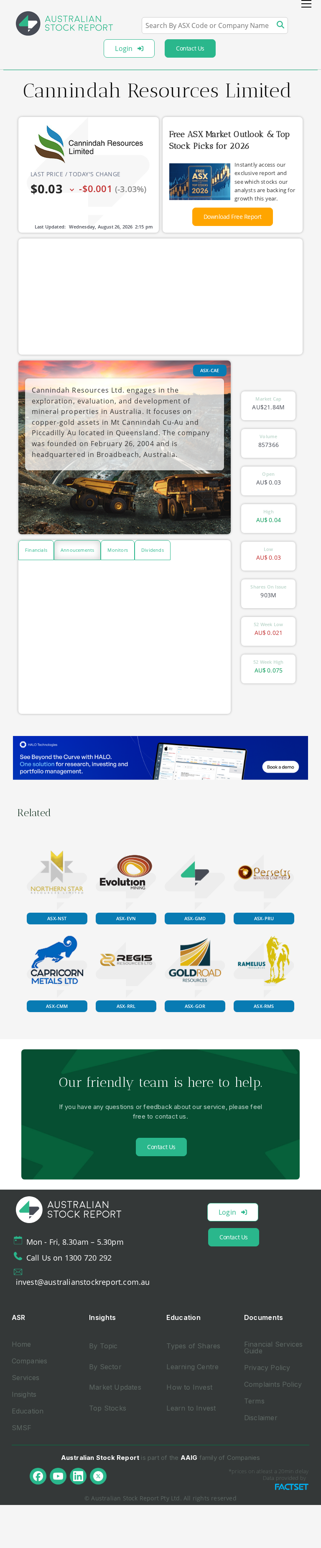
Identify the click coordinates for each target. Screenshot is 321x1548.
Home (21, 1344)
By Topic (103, 1346)
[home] (64, 23)
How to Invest (189, 1387)
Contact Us (190, 48)
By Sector (105, 1367)
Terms (254, 1401)
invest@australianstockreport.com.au (83, 1282)
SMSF (22, 1427)
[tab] (36, 550)
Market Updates (115, 1387)
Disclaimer (261, 1417)
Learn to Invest (191, 1408)
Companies (30, 1361)
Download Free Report (233, 217)
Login (123, 48)
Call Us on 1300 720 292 (69, 1258)
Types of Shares (193, 1346)
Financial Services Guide (273, 1347)
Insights (24, 1394)
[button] (306, 4)
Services (26, 1377)
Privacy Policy (267, 1367)
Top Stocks (107, 1408)
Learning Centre (192, 1367)
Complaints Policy (273, 1384)
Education (28, 1411)
